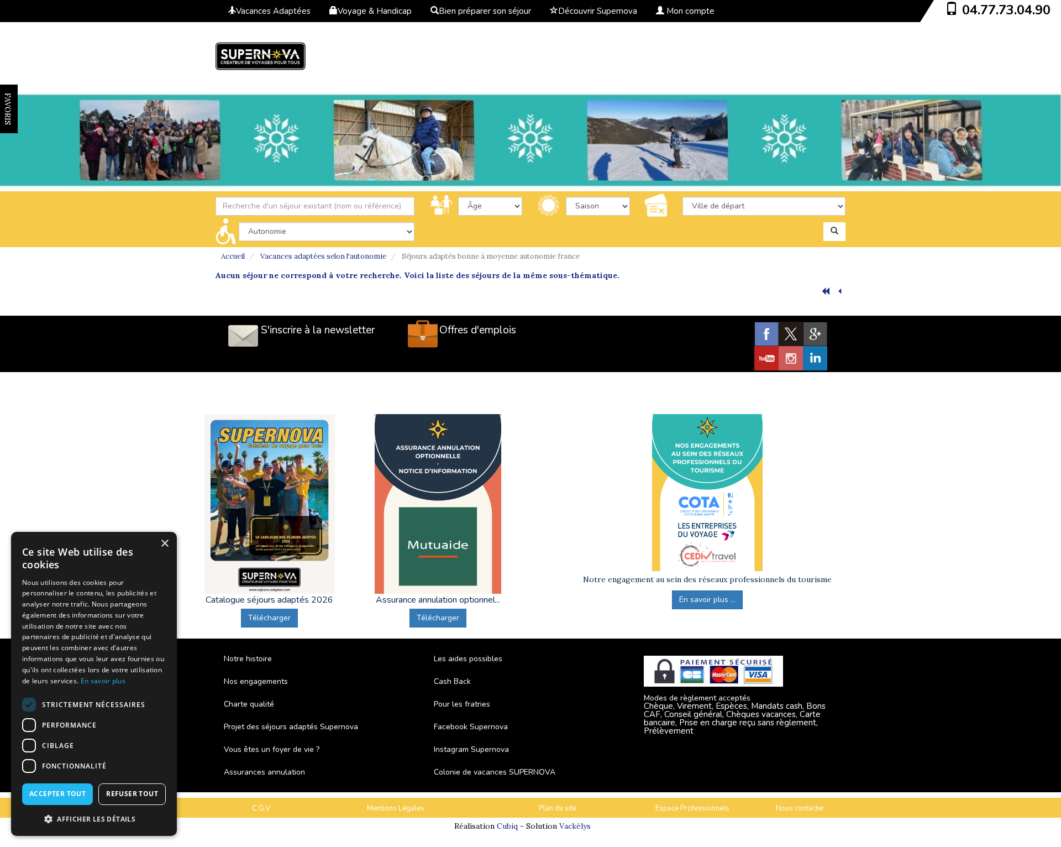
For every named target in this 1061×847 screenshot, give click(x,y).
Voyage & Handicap (375, 11)
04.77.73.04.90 (1006, 10)
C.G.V (261, 808)
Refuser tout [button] (132, 793)
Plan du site (557, 808)
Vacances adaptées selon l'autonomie (323, 256)
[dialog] (94, 684)
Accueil (233, 256)
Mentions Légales (395, 808)
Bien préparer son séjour (485, 11)
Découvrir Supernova (597, 11)
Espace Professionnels (692, 808)
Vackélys (575, 826)
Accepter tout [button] (57, 793)
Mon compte (689, 11)
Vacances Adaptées (273, 11)
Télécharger (269, 618)
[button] (94, 818)
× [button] (164, 544)
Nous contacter (800, 808)
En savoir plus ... (707, 599)
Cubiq (507, 826)
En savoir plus (103, 681)
